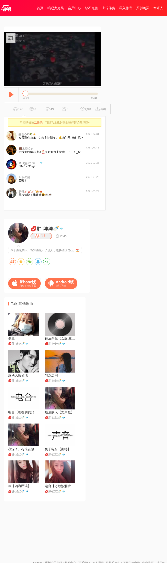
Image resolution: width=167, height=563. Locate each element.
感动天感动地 (18, 375)
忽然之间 (51, 375)
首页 (40, 8)
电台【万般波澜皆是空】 (60, 486)
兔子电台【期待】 (58, 449)
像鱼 (11, 338)
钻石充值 (91, 8)
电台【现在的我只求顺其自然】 (23, 412)
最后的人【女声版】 (59, 412)
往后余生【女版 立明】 (60, 338)
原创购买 (142, 8)
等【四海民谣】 (19, 486)
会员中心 (74, 8)
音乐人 (158, 8)
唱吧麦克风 (55, 8)
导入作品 (125, 8)
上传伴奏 (108, 8)
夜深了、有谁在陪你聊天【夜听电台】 (23, 449)
